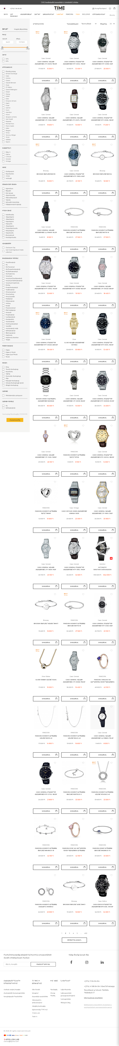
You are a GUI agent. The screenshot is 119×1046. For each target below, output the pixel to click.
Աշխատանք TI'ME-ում (39, 1009)
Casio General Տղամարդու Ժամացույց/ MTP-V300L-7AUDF (46, 288)
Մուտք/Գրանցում (100, 8)
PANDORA (69, 14)
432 (85, 933)
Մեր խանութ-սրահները (93, 998)
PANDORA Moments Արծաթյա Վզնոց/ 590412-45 (74, 737)
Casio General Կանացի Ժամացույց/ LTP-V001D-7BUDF (46, 63)
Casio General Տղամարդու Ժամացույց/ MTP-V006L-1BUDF (102, 119)
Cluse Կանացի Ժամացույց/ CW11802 (74, 344)
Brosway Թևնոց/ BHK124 (102, 174)
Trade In (34, 1016)
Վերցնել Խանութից (38, 1006)
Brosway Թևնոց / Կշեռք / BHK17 (46, 623)
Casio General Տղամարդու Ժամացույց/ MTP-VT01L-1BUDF (46, 793)
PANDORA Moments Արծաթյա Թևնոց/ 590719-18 (74, 625)
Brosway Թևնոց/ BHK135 (46, 174)
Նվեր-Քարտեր (66, 989)
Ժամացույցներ (26, 14)
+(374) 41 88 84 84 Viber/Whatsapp (99, 986)
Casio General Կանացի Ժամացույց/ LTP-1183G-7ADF (102, 512)
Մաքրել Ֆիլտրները (20, 29)
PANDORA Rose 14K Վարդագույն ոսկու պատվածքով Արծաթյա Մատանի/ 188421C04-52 (74, 849)
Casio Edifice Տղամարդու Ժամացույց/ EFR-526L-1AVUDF (102, 906)
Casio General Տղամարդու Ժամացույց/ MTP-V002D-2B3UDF (46, 344)
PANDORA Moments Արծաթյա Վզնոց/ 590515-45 (46, 737)
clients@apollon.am (11, 1041)
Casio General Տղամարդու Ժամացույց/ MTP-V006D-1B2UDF (74, 288)
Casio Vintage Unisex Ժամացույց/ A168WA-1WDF (74, 512)
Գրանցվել (53, 989)
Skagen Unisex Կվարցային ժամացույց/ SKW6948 (46, 400)
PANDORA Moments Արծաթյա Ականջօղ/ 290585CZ (46, 906)
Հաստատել (15, 420)
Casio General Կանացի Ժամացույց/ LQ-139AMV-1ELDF (46, 231)
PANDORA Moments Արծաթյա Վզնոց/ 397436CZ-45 (102, 793)
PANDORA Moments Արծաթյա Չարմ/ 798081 (46, 512)
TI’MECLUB (36, 1013)
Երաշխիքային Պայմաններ (13, 996)
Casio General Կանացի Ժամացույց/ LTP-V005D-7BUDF (74, 681)
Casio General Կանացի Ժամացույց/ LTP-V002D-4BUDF (102, 288)
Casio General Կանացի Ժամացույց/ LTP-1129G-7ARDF (46, 456)
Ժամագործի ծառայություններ (14, 993)
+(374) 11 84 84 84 (91, 981)
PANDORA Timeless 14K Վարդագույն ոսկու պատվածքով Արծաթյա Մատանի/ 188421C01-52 (102, 681)
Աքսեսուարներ (48, 14)
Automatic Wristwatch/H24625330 (102, 569)
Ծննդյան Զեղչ (65, 1002)
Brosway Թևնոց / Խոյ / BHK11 (74, 904)
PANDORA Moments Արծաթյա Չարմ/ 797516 (74, 456)
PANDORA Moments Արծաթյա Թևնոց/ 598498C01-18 (46, 849)
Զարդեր (37, 14)
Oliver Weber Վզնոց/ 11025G (46, 680)
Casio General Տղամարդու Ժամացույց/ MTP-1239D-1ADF (102, 63)
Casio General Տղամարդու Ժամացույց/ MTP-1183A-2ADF (74, 175)
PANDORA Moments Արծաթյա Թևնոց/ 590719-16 (102, 231)
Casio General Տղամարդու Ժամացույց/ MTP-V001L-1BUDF (102, 344)
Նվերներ (60, 14)
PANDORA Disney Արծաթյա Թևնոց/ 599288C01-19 (102, 849)
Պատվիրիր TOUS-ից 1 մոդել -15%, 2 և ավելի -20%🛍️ (59, 2)
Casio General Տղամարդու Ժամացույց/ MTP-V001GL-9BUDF (102, 456)
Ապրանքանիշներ (99, 14)
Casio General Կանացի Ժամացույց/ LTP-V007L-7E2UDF (74, 119)
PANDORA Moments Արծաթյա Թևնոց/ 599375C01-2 (74, 793)
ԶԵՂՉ (6, 14)
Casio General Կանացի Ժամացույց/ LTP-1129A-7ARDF (46, 119)
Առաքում (35, 993)
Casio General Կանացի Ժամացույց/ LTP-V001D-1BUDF (74, 400)
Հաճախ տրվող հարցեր (12, 989)
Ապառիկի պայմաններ (40, 996)
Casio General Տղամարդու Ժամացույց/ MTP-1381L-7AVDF (74, 569)
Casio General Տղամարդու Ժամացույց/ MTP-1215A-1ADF (102, 625)
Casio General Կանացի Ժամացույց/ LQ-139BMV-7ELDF (102, 737)
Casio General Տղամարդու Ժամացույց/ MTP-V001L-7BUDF (74, 63)
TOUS (78, 14)
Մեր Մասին (36, 989)
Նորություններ (66, 999)
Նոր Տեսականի (14, 15)
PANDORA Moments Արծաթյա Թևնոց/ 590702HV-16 (74, 231)
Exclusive (86, 14)
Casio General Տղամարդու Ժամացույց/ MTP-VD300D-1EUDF (102, 400)
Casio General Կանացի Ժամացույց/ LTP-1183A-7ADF (46, 569)
